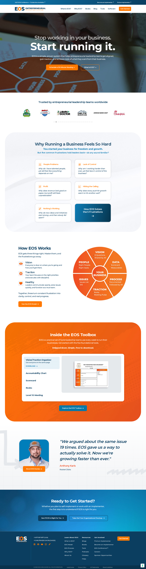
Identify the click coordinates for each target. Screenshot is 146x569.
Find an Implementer (123, 2)
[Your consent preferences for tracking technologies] (142, 565)
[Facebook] (38, 544)
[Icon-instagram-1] (46, 544)
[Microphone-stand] (49, 544)
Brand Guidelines (107, 567)
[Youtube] (42, 544)
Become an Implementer (104, 2)
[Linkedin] (34, 544)
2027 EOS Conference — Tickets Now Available (29, 2)
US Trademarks (94, 567)
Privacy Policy (82, 567)
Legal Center (70, 567)
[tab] (42, 363)
